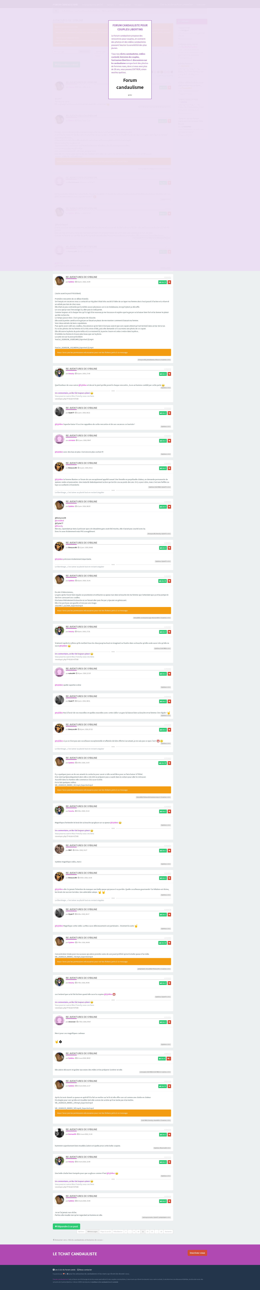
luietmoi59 (72, 1134)
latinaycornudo (148, 1217)
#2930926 (167, 1017)
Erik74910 (158, 487)
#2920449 (167, 408)
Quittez (130, 95)
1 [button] (125, 1232)
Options (81, 1232)
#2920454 (167, 436)
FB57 (70, 850)
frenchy (71, 373)
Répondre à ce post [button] (67, 1226)
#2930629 (167, 758)
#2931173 (167, 1054)
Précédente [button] (118, 1232)
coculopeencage (145, 618)
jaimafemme (150, 360)
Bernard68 (155, 618)
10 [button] (138, 1232)
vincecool (71, 1022)
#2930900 (167, 938)
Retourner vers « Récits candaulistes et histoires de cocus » (78, 1240)
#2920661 (167, 502)
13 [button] (152, 1232)
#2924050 (167, 669)
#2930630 (167, 806)
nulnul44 (71, 673)
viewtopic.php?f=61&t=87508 (66, 399)
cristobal (71, 440)
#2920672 (167, 543)
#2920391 (167, 369)
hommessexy (154, 797)
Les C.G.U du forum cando (64, 1269)
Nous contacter (85, 1269)
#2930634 (167, 846)
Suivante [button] (168, 1232)
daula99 (156, 1120)
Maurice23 (163, 1148)
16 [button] (161, 1232)
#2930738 (167, 909)
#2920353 (167, 277)
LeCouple (143, 1072)
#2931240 (167, 1196)
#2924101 (167, 696)
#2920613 (167, 463)
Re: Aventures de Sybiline (81, 277)
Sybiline (71, 282)
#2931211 (167, 1130)
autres (164, 360)
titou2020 (137, 618)
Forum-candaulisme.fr (61, 1279)
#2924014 (167, 576)
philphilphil (141, 969)
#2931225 (167, 1157)
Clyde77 (71, 413)
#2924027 (167, 627)
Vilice (157, 360)
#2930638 (167, 873)
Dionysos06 (142, 360)
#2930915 (167, 978)
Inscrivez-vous (197, 1252)
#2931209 (167, 1081)
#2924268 (167, 725)
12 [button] (147, 1232)
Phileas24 (146, 797)
